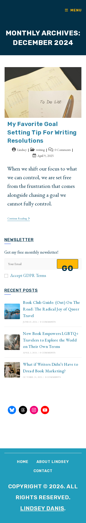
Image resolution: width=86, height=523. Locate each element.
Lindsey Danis (42, 508)
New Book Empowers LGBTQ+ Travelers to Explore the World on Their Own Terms (51, 340)
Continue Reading (18, 219)
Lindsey (22, 150)
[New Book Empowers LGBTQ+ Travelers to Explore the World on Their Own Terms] (12, 342)
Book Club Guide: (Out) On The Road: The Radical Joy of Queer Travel (51, 309)
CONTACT (43, 471)
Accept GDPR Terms (28, 275)
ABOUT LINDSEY (52, 462)
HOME (22, 462)
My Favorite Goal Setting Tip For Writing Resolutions (42, 132)
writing (40, 150)
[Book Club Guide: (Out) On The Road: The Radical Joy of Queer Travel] (12, 311)
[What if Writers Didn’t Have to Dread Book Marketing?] (12, 370)
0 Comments (63, 150)
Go (67, 266)
